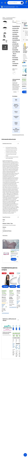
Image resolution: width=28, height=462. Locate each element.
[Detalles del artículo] (18, 144)
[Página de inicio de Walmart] (5, 3)
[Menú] (2, 3)
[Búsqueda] (22, 3)
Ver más (14, 91)
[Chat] (25, 455)
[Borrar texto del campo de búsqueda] (20, 2)
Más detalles (5, 235)
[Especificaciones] (18, 217)
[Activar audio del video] (17, 241)
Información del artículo (9, 139)
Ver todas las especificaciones (18, 134)
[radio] (14, 73)
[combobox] (15, 2)
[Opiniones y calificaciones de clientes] (18, 319)
